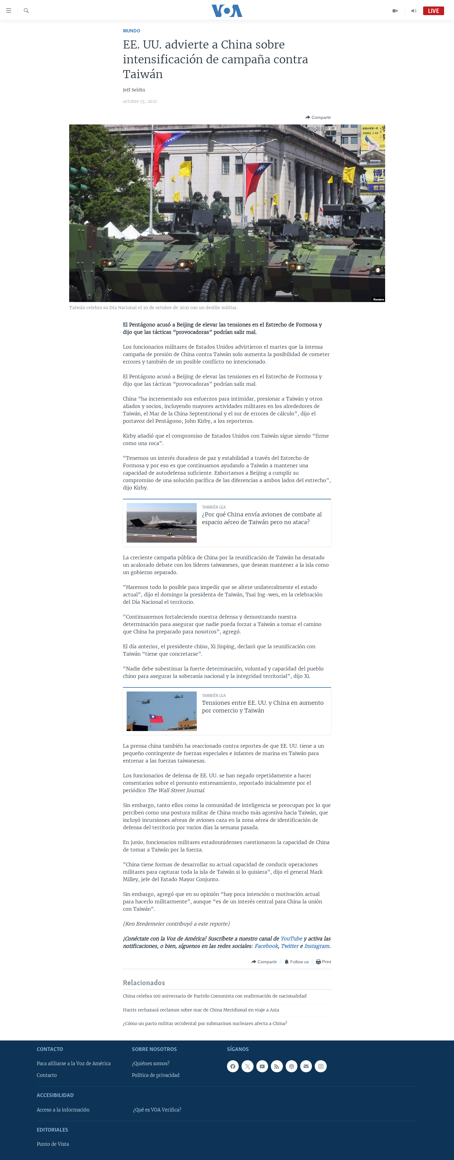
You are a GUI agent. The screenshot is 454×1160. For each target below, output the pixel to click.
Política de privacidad (155, 1075)
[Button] (318, 117)
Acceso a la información (63, 1110)
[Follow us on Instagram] (320, 1066)
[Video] (395, 10)
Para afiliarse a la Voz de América (74, 1063)
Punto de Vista (53, 1144)
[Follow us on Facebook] (233, 1066)
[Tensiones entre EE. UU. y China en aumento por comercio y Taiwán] (162, 711)
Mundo (131, 31)
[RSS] (277, 1066)
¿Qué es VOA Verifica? (157, 1110)
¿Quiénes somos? (151, 1063)
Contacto (47, 1075)
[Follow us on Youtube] (262, 1066)
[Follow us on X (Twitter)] (247, 1066)
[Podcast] (291, 1066)
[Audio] (414, 10)
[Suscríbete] (306, 1066)
